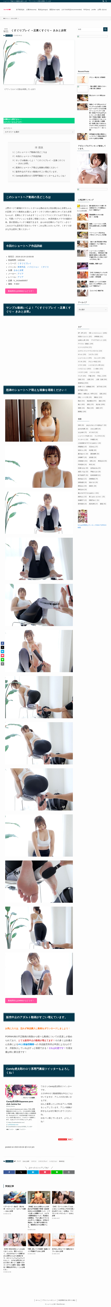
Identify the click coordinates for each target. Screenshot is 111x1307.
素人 (81, 404)
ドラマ (82, 365)
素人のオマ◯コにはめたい (88, 493)
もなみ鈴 (82, 432)
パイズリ (82, 372)
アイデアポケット (98, 340)
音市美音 (82, 504)
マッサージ (83, 439)
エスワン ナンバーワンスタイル (90, 351)
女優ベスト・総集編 (86, 386)
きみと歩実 (9, 35)
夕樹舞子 (82, 457)
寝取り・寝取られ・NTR (87, 394)
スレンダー (99, 358)
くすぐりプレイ (24, 263)
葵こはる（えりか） (97, 496)
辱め (90, 408)
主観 (81, 379)
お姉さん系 (83, 340)
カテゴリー (7, 128)
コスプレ (93, 354)
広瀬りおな (83, 468)
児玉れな (93, 446)
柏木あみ (82, 479)
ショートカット (85, 358)
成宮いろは (83, 471)
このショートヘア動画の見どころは (31, 152)
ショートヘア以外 (85, 436)
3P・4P (82, 333)
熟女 (81, 401)
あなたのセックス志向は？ (96, 425)
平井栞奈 (82, 464)
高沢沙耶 (93, 504)
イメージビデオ (85, 347)
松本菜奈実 (95, 475)
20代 (81, 425)
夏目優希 (95, 454)
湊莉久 (92, 486)
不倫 (91, 376)
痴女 (102, 401)
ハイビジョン (33, 267)
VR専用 (98, 336)
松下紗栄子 (83, 475)
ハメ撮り (98, 369)
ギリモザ (93, 432)
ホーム (38, 1300)
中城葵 (94, 439)
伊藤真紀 (82, 446)
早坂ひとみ (95, 471)
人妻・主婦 (101, 379)
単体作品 (21, 267)
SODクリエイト (85, 336)
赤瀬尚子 (82, 500)
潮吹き (98, 397)
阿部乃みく (94, 500)
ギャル (82, 354)
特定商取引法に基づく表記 (66, 1300)
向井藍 (92, 450)
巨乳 (103, 394)
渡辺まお (82, 486)
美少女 (100, 404)
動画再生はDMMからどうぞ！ (21, 291)
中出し (101, 376)
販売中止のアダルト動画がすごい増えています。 (37, 172)
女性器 (92, 457)
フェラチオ (100, 436)
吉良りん (82, 450)
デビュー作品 (94, 361)
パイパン (94, 372)
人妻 (90, 379)
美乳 (90, 404)
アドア (20, 274)
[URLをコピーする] (69, 1172)
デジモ (82, 361)
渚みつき (93, 482)
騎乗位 (82, 411)
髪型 (103, 504)
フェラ (82, 376)
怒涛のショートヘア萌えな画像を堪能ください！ (37, 167)
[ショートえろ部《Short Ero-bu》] (7, 9)
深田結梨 (82, 482)
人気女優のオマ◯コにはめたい (89, 443)
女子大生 (101, 386)
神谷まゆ (82, 489)
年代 (92, 464)
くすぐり (45, 267)
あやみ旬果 (83, 429)
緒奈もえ (82, 496)
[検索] (106, 1)
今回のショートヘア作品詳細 (28, 156)
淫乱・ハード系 (85, 397)
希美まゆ (102, 461)
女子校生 (82, 390)
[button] (9, 1172)
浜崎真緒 (93, 479)
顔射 (99, 408)
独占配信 (91, 401)
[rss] (103, 1)
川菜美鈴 (82, 461)
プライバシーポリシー (49, 1300)
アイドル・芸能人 (85, 344)
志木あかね (95, 468)
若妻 (81, 408)
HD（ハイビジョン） (98, 333)
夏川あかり (83, 454)
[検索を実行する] (105, 29)
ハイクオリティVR (96, 365)
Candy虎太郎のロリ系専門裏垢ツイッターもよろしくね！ (41, 176)
